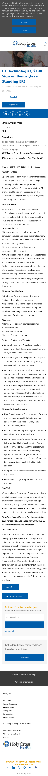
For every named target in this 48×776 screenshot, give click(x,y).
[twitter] (19, 767)
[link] (24, 44)
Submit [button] (24, 624)
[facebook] (8, 767)
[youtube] (30, 767)
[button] (13, 104)
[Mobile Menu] (2, 44)
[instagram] (24, 767)
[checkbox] (13, 97)
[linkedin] (13, 767)
